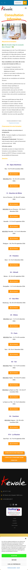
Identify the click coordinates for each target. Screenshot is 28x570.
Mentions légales (15, 525)
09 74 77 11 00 (6, 491)
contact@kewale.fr (8, 499)
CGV (14, 527)
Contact (14, 518)
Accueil (18, 567)
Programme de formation (14, 123)
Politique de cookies (12, 567)
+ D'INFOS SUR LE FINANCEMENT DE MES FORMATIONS (14, 459)
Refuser (14, 560)
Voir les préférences (14, 564)
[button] (25, 538)
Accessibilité (15, 523)
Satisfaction (15, 520)
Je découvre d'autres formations (14, 452)
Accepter (14, 555)
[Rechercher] (25, 3)
